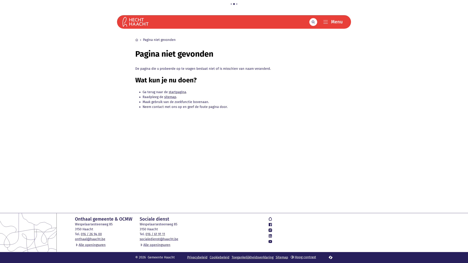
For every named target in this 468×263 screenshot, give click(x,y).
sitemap (170, 97)
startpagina (177, 92)
